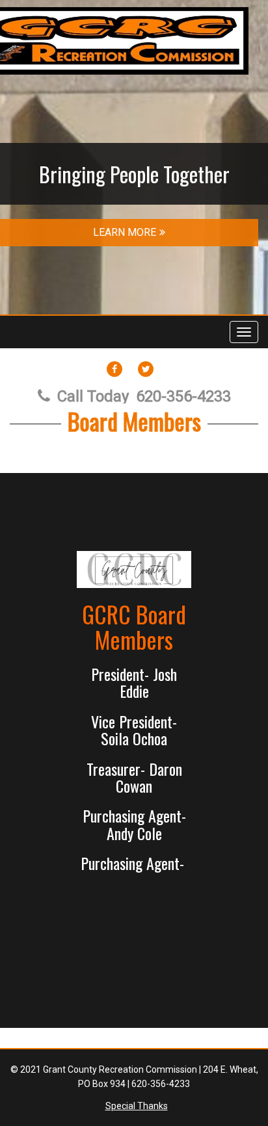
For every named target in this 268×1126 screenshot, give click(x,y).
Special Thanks (136, 1106)
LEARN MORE (124, 232)
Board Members (134, 420)
